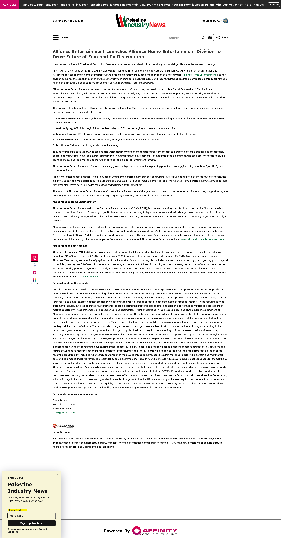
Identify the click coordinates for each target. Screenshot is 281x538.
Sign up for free (31, 523)
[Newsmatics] (34, 280)
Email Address (17, 510)
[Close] (57, 474)
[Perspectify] (34, 265)
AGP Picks (9, 4)
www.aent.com (91, 276)
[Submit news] (34, 258)
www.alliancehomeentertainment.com (202, 239)
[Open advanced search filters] (210, 37)
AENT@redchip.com (64, 412)
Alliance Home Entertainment (199, 74)
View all (274, 4)
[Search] (203, 37)
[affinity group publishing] (34, 272)
